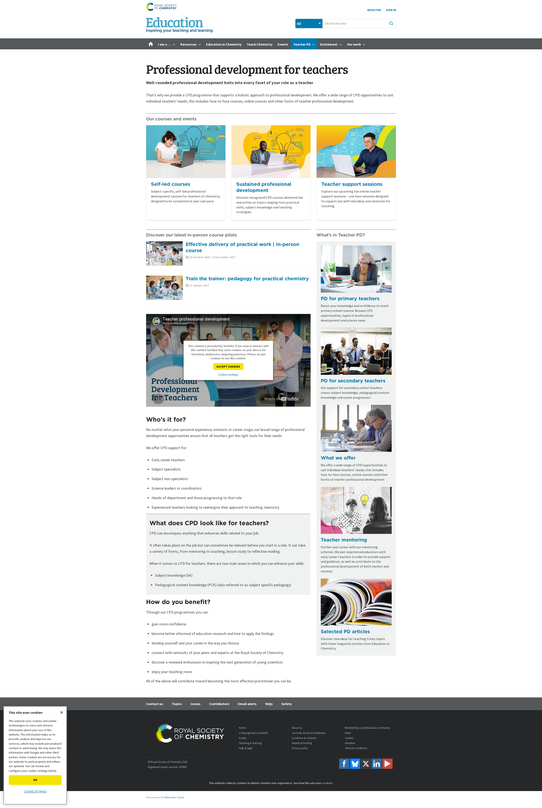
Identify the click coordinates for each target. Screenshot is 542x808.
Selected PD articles (345, 631)
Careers (349, 738)
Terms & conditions (356, 748)
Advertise (350, 743)
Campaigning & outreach (253, 733)
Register (374, 10)
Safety (286, 704)
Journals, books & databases (308, 733)
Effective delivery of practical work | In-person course (242, 247)
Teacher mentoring (344, 540)
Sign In (391, 10)
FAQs (269, 704)
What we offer (338, 458)
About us (297, 728)
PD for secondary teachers (353, 381)
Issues (195, 704)
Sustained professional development (263, 187)
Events (242, 738)
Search (391, 23)
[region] (35, 755)
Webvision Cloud (174, 797)
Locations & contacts (304, 738)
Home (242, 728)
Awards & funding (302, 743)
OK (35, 780)
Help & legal (246, 748)
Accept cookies (228, 366)
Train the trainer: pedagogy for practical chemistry (247, 278)
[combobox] (359, 23)
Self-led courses (170, 184)
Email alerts (247, 704)
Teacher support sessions (351, 184)
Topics (177, 704)
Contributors (219, 704)
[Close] (61, 712)
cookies (327, 783)
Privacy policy (300, 748)
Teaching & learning (250, 743)
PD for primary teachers (350, 298)
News (348, 733)
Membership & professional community (367, 728)
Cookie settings (228, 374)
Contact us (154, 704)
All (299, 23)
